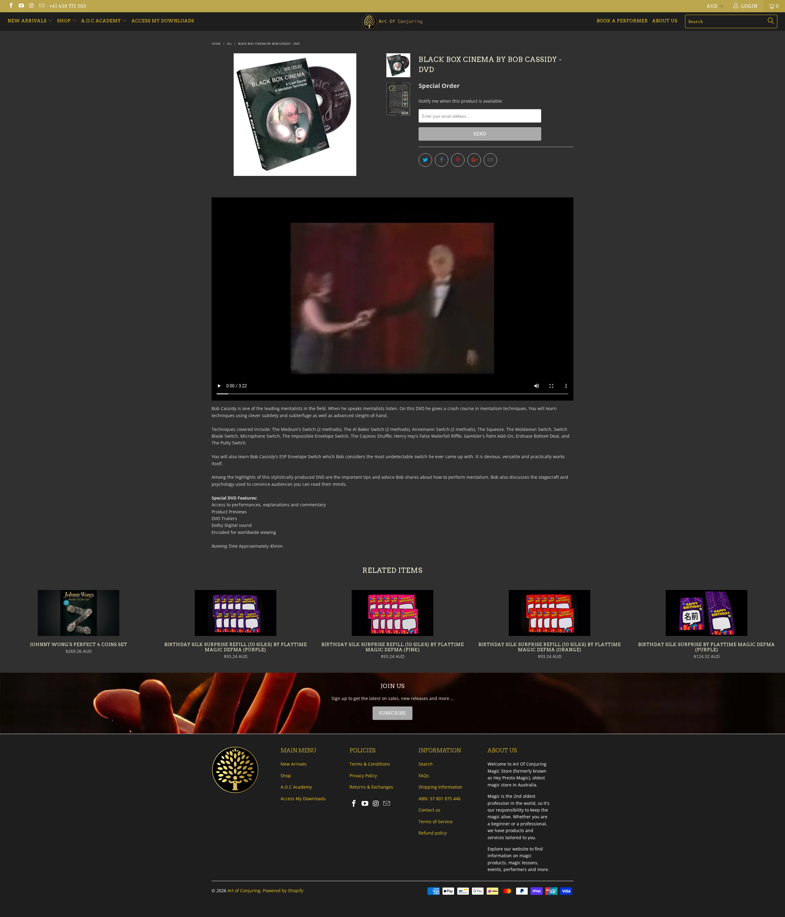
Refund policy (433, 833)
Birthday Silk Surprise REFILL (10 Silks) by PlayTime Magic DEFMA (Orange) (549, 613)
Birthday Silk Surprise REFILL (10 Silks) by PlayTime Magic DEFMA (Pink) (392, 613)
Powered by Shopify (283, 890)
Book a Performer (622, 20)
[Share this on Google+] (474, 160)
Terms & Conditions (370, 764)
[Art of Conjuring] (392, 21)
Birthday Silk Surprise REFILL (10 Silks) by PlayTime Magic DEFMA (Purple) (235, 613)
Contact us (429, 810)
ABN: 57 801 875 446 (440, 798)
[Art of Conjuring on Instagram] (31, 6)
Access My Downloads (163, 20)
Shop (64, 20)
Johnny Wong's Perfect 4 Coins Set (78, 613)
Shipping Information (440, 787)
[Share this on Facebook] (441, 160)
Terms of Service (436, 821)
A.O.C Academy (101, 20)
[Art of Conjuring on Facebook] (11, 6)
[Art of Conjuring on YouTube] (21, 6)
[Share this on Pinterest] (458, 160)
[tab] (392, 713)
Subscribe (392, 713)
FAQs (424, 775)
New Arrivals (28, 20)
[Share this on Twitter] (425, 160)
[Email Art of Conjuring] (42, 6)
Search (426, 764)
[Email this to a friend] (490, 160)
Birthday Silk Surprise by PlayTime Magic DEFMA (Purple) (706, 613)
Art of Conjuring (244, 890)
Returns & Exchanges (371, 787)
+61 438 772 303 (67, 6)
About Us (664, 20)
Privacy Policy (363, 775)
